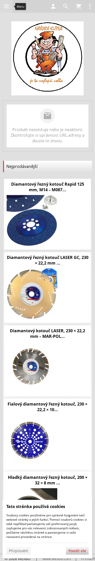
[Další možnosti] (90, 6)
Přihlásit (88, 558)
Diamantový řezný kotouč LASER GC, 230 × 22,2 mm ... (47, 260)
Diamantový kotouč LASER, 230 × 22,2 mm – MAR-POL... (47, 333)
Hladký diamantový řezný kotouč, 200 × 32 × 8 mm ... (47, 480)
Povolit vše (77, 550)
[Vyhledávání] (66, 6)
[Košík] (78, 6)
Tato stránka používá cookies (35, 506)
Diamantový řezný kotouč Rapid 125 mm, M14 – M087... (47, 186)
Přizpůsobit (18, 550)
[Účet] (53, 6)
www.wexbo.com (57, 558)
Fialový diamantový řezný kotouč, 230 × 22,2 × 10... (47, 406)
